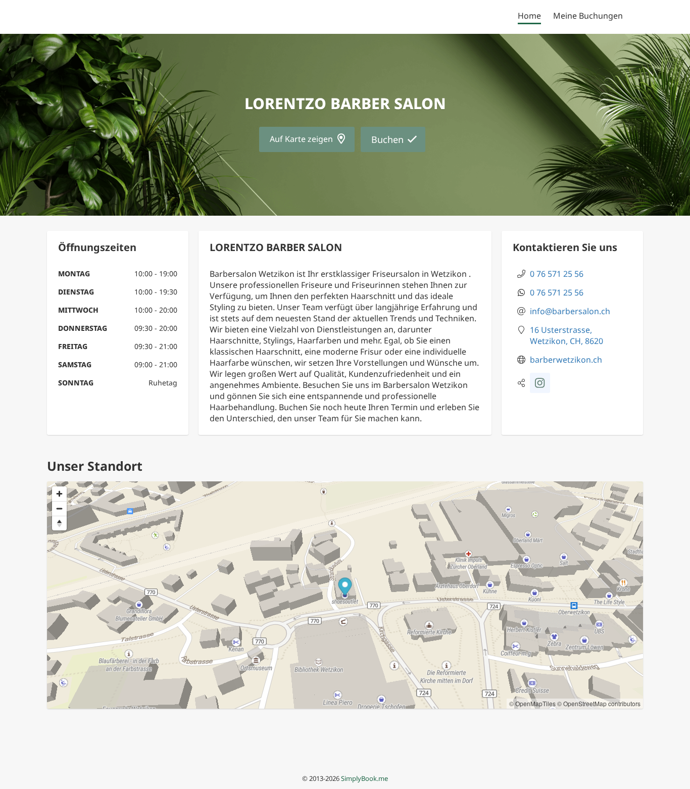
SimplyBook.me (364, 778)
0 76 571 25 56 (556, 273)
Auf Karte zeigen (301, 138)
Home (529, 15)
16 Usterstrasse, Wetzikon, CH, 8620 (566, 335)
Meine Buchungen (588, 15)
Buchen (387, 139)
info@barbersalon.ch (570, 311)
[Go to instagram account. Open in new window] (540, 383)
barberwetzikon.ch (566, 359)
